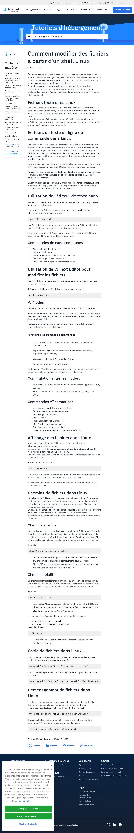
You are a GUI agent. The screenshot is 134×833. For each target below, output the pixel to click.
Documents (73, 3)
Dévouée (71, 9)
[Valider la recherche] (29, 36)
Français (120, 3)
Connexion (57, 3)
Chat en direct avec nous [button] (111, 765)
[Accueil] (11, 10)
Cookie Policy (25, 801)
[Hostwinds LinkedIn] (113, 825)
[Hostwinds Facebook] (119, 825)
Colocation (85, 9)
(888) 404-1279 (107, 3)
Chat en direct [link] (89, 3)
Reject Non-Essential (28, 816)
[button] (122, 9)
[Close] (51, 765)
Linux (39, 68)
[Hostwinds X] (107, 825)
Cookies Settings (28, 824)
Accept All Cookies (28, 808)
